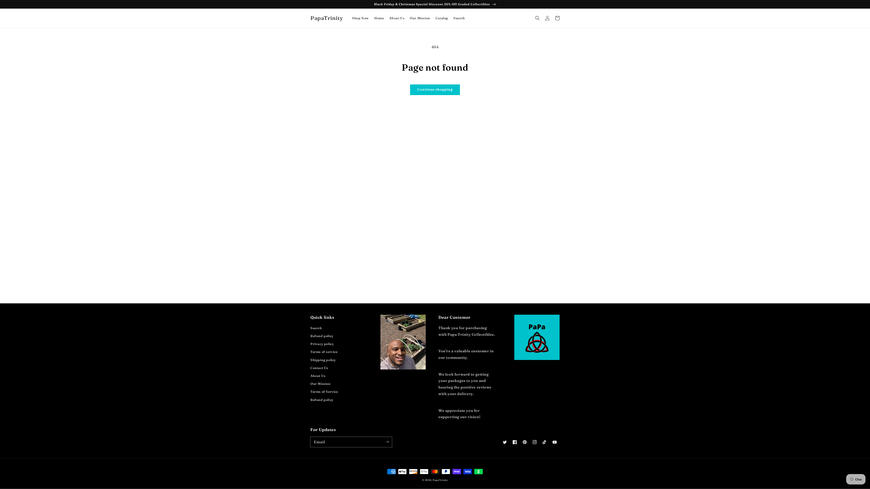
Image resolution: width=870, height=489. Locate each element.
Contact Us (319, 368)
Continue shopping (435, 89)
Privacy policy (322, 344)
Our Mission (320, 384)
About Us (318, 376)
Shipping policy (323, 360)
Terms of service (324, 352)
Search (316, 328)
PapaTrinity (440, 480)
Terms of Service (324, 392)
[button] (537, 18)
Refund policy (322, 336)
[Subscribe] (387, 442)
